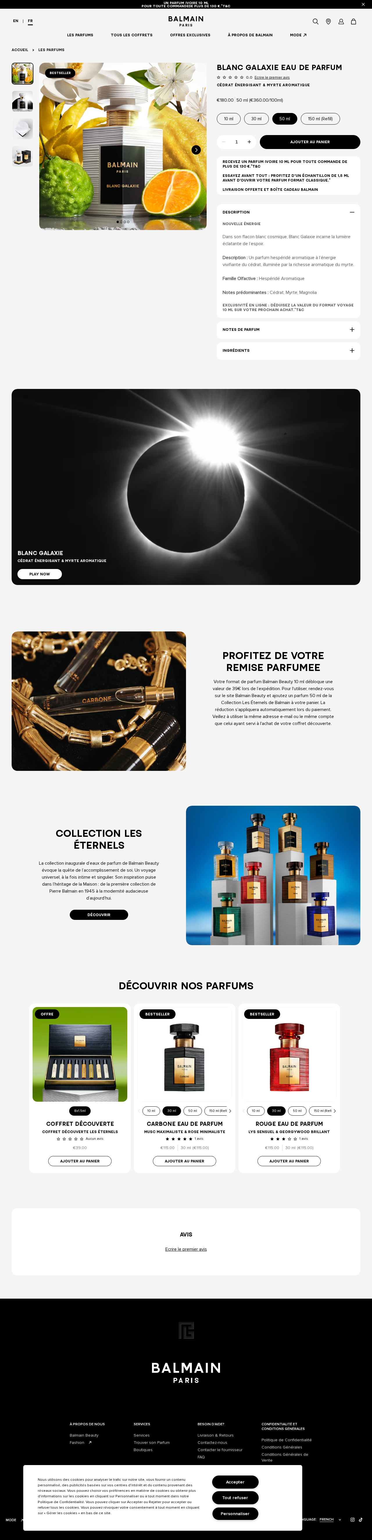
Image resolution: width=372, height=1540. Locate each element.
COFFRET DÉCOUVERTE (80, 1123)
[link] (354, 21)
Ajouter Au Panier (310, 142)
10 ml (151, 1111)
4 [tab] (129, 221)
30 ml (171, 1111)
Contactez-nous (212, 1442)
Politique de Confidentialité (287, 1439)
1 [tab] (118, 221)
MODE (296, 35)
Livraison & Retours (216, 1435)
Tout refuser (235, 1497)
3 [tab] (125, 221)
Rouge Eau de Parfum (289, 1123)
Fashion (77, 1442)
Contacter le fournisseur (220, 1449)
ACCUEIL (20, 50)
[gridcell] (99, 689)
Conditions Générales (282, 1447)
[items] (354, 21)
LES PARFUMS (80, 35)
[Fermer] (363, 4)
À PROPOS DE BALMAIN (250, 35)
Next (230, 1111)
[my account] (341, 21)
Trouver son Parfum (152, 1442)
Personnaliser (235, 1513)
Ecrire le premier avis (272, 77)
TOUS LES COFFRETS (132, 35)
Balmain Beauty (84, 1435)
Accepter (235, 1482)
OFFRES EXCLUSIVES (190, 35)
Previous (139, 1111)
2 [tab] (122, 221)
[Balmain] (186, 21)
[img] (352, 1520)
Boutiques (143, 1449)
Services (142, 1435)
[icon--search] (316, 21)
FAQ (201, 1457)
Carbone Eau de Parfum (185, 1123)
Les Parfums (51, 50)
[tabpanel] (123, 146)
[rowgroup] (186, 689)
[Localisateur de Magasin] (328, 21)
